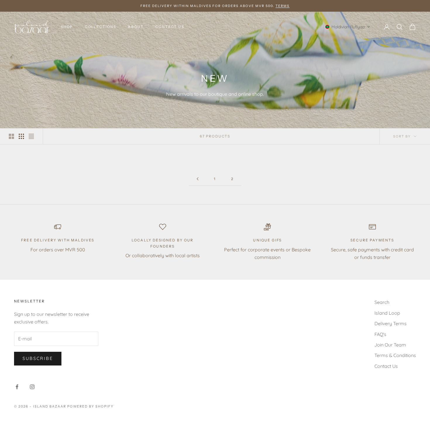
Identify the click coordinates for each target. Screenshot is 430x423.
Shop (67, 27)
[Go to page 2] (197, 178)
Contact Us (169, 27)
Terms (283, 6)
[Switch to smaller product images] (21, 136)
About (136, 27)
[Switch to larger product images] (11, 136)
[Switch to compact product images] (31, 136)
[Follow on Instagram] (32, 387)
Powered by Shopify (90, 406)
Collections (100, 27)
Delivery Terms (390, 323)
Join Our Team (390, 345)
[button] (348, 27)
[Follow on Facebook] (17, 387)
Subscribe (38, 358)
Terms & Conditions (395, 355)
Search (381, 302)
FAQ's (380, 334)
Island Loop (387, 313)
